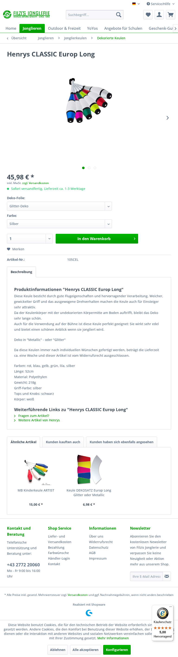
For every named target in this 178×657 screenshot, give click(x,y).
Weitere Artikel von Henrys (38, 420)
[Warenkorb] (170, 14)
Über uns (96, 536)
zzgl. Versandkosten (35, 183)
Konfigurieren (117, 649)
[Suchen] (119, 14)
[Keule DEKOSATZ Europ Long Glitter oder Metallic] (89, 469)
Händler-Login (59, 558)
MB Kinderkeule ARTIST (36, 490)
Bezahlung (56, 547)
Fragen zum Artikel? (33, 415)
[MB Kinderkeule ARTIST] (36, 469)
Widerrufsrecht (101, 542)
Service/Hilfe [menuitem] (160, 4)
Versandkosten (78, 595)
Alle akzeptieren (86, 649)
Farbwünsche (58, 553)
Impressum (98, 558)
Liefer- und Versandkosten (59, 539)
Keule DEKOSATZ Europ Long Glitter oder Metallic (89, 492)
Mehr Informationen (113, 638)
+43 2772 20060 (23, 565)
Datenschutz (98, 547)
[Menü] (170, 608)
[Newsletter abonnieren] (167, 576)
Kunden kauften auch (63, 442)
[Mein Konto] (159, 14)
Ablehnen (57, 649)
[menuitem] (95, 14)
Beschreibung (21, 272)
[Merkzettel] (148, 14)
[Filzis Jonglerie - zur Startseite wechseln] (26, 16)
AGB (92, 553)
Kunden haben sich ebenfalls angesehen (121, 442)
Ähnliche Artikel (23, 442)
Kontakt (54, 564)
